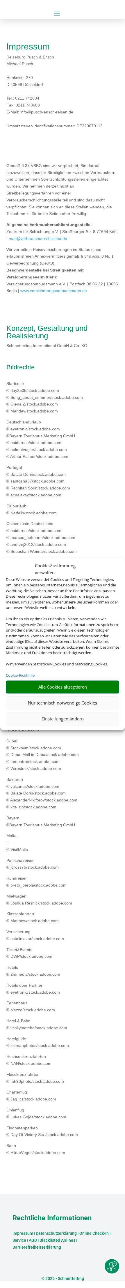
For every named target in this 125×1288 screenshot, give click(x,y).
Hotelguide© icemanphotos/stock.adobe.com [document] (37, 1042)
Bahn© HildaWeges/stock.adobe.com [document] (35, 1149)
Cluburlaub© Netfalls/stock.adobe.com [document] (31, 509)
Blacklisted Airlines (57, 1240)
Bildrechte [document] (20, 367)
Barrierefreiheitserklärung (36, 1247)
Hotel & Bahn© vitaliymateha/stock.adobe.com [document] (36, 1024)
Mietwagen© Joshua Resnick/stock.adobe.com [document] (39, 899)
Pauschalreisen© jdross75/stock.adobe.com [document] (32, 864)
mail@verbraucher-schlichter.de (38, 238)
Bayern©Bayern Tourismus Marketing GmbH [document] (40, 821)
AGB (33, 1240)
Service (19, 1240)
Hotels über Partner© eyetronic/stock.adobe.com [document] (33, 989)
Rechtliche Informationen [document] (52, 1218)
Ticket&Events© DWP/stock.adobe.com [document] (29, 953)
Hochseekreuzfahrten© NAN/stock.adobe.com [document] (28, 1060)
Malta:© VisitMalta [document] (17, 842)
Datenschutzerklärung (56, 1233)
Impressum (22, 1233)
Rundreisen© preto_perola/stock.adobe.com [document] (36, 881)
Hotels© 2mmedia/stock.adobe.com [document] (33, 971)
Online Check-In (94, 1233)
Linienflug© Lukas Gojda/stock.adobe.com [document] (36, 1113)
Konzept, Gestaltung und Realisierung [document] (47, 332)
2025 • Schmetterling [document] (64, 1278)
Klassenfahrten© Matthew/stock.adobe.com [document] (32, 917)
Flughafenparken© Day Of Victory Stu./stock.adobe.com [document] (42, 1131)
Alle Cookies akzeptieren (62, 687)
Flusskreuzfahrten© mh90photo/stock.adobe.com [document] (35, 1078)
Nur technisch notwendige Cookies (62, 703)
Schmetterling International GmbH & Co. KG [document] (46, 345)
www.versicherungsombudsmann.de (53, 290)
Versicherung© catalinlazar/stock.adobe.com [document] (35, 935)
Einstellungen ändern (63, 719)
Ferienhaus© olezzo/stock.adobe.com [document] (30, 1006)
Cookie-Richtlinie (20, 675)
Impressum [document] (28, 46)
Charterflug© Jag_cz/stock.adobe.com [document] (31, 1095)
